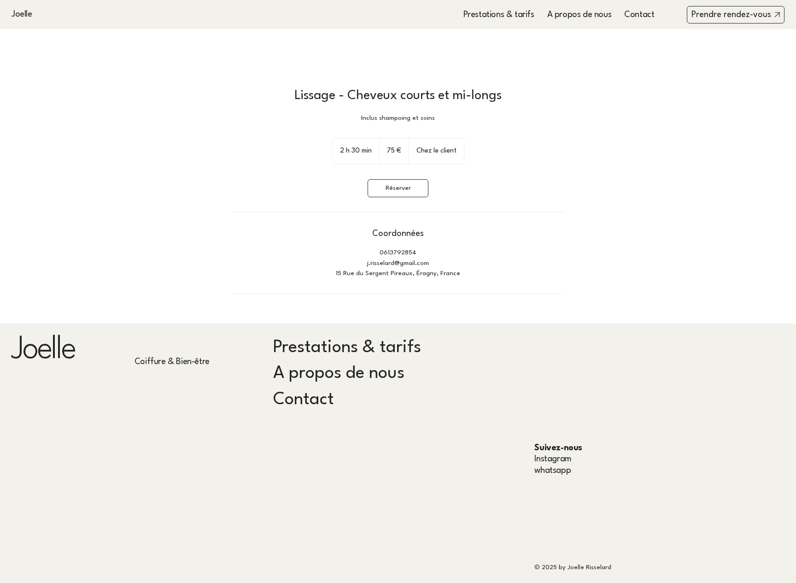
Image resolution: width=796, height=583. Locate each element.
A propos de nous (338, 373)
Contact (303, 399)
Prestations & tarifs (347, 347)
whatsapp (552, 470)
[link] (398, 188)
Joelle (23, 14)
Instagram (552, 459)
